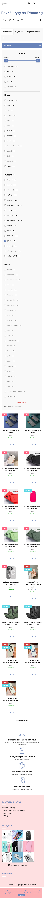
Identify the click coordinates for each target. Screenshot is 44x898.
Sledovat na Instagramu (19, 865)
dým (10, 386)
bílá (9, 110)
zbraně (11, 346)
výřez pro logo (13, 251)
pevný (11, 241)
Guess (10, 351)
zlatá (10, 126)
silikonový (12, 190)
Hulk (10, 331)
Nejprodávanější (33, 32)
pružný (11, 210)
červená (11, 136)
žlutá (10, 121)
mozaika (11, 366)
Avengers (11, 295)
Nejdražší (19, 32)
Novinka (11, 76)
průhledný (12, 236)
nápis (10, 285)
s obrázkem (12, 305)
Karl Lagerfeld (13, 256)
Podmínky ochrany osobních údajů (13, 810)
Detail (10, 444)
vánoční (11, 397)
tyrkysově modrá (14, 146)
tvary (10, 371)
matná (10, 166)
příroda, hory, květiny (16, 391)
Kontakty (5, 816)
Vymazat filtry (21, 402)
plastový (11, 246)
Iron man (11, 320)
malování (11, 290)
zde (40, 893)
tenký (10, 231)
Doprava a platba (7, 813)
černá (10, 105)
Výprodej (11, 87)
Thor (10, 315)
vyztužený (12, 215)
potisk (10, 361)
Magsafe (11, 180)
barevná (11, 161)
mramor (11, 376)
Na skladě (12, 66)
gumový (11, 226)
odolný (11, 185)
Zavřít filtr (7, 45)
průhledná (12, 100)
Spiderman (12, 275)
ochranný (12, 200)
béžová (11, 115)
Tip (9, 82)
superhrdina (12, 300)
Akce (10, 71)
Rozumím (21, 895)
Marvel (10, 270)
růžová (10, 131)
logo (10, 336)
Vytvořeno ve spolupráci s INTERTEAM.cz (22, 885)
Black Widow (12, 341)
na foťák (11, 195)
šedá (10, 156)
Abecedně (6, 38)
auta (10, 381)
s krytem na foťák (14, 220)
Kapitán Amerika (14, 325)
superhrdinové (13, 280)
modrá (10, 141)
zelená (10, 151)
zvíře (10, 356)
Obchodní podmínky (8, 808)
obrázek (11, 310)
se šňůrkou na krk (14, 205)
